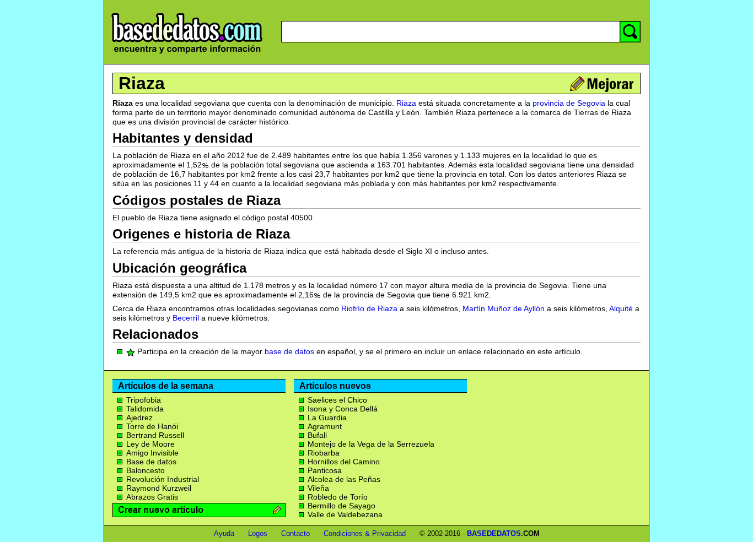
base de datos (289, 351)
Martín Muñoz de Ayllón (503, 308)
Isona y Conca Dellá (343, 408)
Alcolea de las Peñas (344, 479)
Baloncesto (145, 470)
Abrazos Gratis (152, 496)
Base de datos (151, 461)
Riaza (142, 83)
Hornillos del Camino (344, 461)
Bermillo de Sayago (341, 505)
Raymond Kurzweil (158, 488)
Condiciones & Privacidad (365, 533)
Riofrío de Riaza (369, 308)
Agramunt (325, 426)
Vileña (318, 488)
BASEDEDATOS (494, 533)
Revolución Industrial (162, 479)
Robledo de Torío (338, 496)
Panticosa (325, 470)
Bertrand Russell (155, 435)
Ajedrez (139, 417)
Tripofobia (143, 399)
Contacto (295, 533)
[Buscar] (630, 31)
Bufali (317, 435)
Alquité (621, 308)
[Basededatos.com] (187, 53)
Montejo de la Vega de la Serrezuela (371, 444)
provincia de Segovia (569, 103)
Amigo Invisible (152, 452)
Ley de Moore (150, 444)
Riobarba (324, 452)
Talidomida (145, 408)
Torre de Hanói (152, 426)
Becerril (186, 317)
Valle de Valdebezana (345, 514)
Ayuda (224, 533)
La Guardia (327, 417)
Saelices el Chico (337, 399)
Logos (257, 533)
